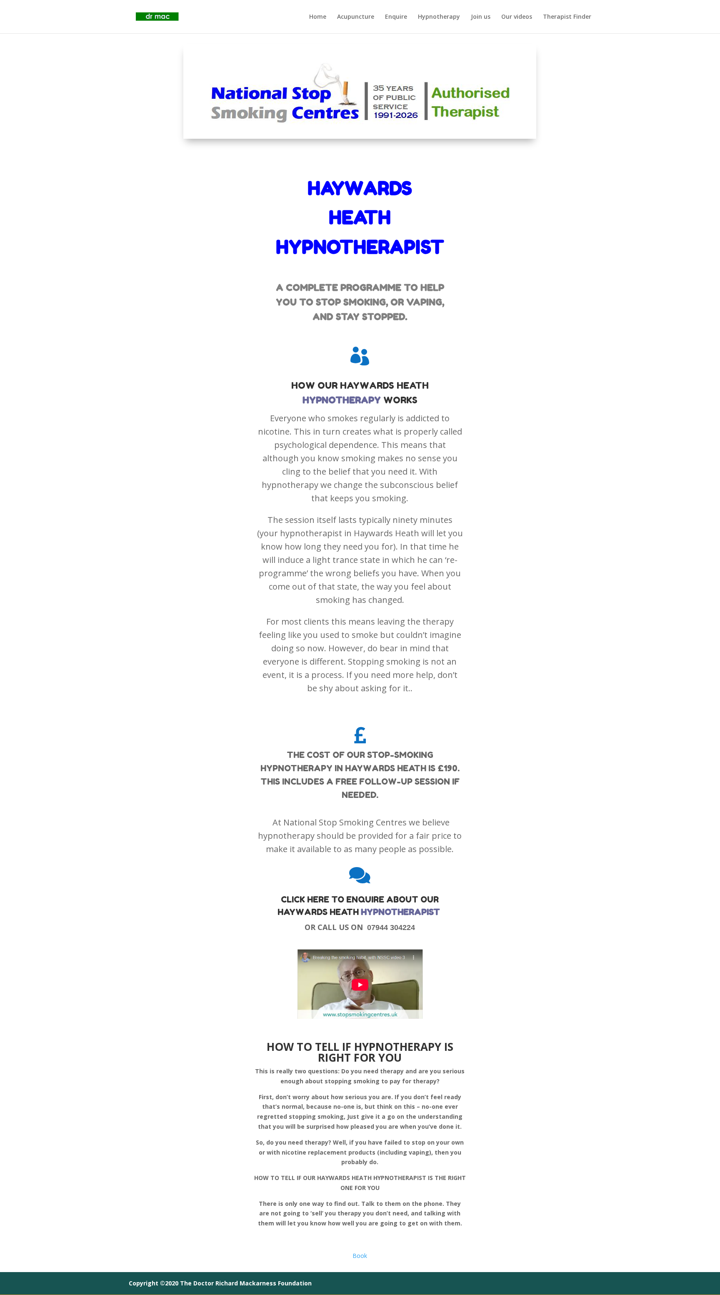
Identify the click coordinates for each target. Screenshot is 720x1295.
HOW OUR (315, 385)
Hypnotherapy (439, 17)
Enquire (396, 17)
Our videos (516, 17)
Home (317, 17)
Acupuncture (355, 17)
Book (359, 1256)
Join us (480, 17)
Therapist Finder (567, 17)
